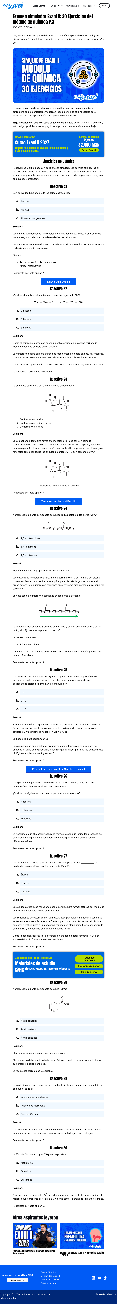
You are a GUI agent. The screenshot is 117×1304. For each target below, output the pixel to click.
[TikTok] (105, 1278)
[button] (46, 6)
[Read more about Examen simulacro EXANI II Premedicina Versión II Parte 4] (82, 1235)
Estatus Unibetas (49, 1283)
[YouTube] (99, 1278)
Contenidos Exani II (50, 1276)
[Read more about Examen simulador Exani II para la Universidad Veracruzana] (35, 1235)
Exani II (31, 27)
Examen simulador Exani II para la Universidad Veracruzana (34, 1252)
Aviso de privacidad (106, 1294)
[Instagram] (94, 1278)
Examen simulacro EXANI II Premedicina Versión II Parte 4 (82, 1254)
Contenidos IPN (48, 1272)
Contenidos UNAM (50, 1279)
